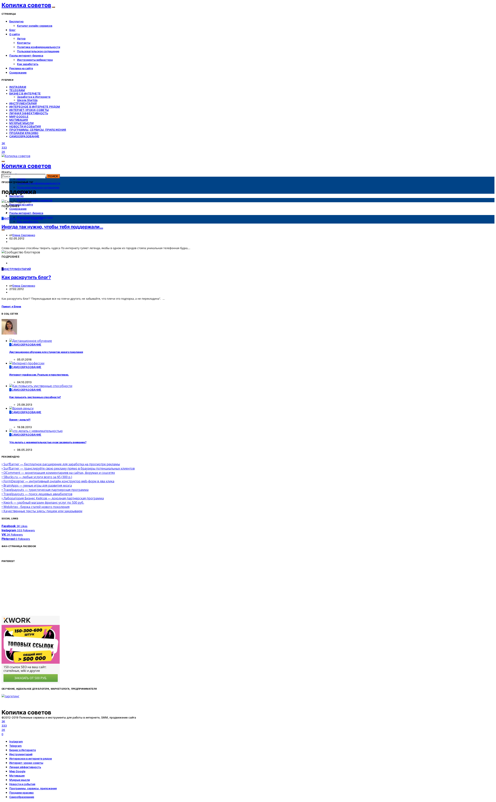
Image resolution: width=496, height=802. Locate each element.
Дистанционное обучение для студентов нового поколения (46, 352)
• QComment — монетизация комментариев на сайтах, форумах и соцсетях (58, 473)
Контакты (23, 42)
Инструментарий (23, 103)
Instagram (17, 87)
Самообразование (24, 136)
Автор (21, 38)
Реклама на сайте (21, 68)
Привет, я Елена (11, 306)
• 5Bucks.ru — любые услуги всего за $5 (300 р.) (37, 477)
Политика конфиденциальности (38, 47)
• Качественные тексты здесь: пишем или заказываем (42, 511)
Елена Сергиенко (23, 235)
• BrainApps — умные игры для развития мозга (37, 485)
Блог (12, 30)
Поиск (53, 176)
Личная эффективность (28, 113)
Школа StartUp (27, 100)
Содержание (18, 72)
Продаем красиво (23, 133)
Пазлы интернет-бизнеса (26, 55)
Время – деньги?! (19, 419)
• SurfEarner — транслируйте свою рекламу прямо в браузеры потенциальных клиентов (68, 468)
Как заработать (27, 64)
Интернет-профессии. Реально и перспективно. (39, 374)
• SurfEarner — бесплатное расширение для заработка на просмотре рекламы (61, 464)
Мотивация (18, 119)
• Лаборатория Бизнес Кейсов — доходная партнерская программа (53, 498)
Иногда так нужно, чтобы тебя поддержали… (52, 227)
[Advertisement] (31, 590)
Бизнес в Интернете (25, 93)
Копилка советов (26, 5)
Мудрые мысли (21, 123)
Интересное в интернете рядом (34, 106)
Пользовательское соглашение (38, 51)
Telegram (17, 90)
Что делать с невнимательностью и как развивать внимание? (47, 442)
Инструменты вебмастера (35, 59)
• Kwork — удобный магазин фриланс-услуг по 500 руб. (43, 502)
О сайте (14, 34)
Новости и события (25, 126)
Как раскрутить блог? (26, 277)
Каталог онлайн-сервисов (34, 25)
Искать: (7, 172)
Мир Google (19, 116)
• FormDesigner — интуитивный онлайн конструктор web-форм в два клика (58, 481)
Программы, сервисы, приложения (37, 129)
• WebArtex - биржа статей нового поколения (36, 507)
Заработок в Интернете (33, 96)
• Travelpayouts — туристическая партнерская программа (45, 490)
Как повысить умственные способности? (35, 397)
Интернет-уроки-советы (29, 110)
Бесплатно (16, 21)
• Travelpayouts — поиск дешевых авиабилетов (37, 494)
